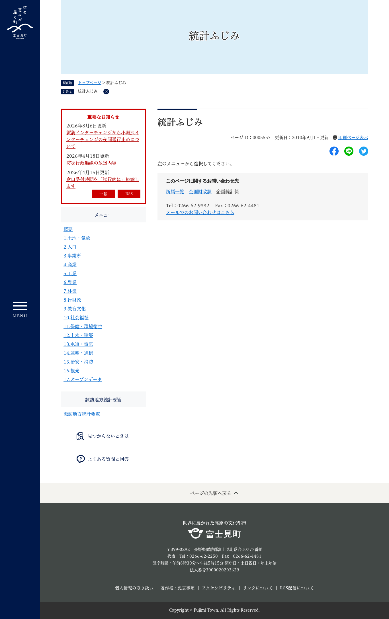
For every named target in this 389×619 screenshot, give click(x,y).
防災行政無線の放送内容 (91, 163)
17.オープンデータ (83, 379)
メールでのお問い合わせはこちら (200, 212)
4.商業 (70, 264)
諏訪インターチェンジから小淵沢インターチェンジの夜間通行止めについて (102, 139)
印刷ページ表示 (353, 137)
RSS (129, 194)
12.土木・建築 (78, 335)
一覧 (103, 194)
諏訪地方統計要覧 (103, 399)
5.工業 (70, 273)
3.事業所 (72, 255)
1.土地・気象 (77, 238)
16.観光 (71, 370)
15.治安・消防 (78, 362)
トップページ (89, 83)
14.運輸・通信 (78, 353)
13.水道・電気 (78, 344)
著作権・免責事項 (178, 588)
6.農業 (70, 282)
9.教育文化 (75, 309)
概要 (68, 229)
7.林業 (70, 291)
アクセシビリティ (219, 588)
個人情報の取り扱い (134, 588)
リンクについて (258, 588)
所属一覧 (175, 191)
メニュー (103, 215)
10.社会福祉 (76, 317)
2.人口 (70, 247)
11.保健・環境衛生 (83, 326)
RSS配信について (297, 588)
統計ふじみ (88, 91)
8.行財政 (72, 300)
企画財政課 (200, 191)
